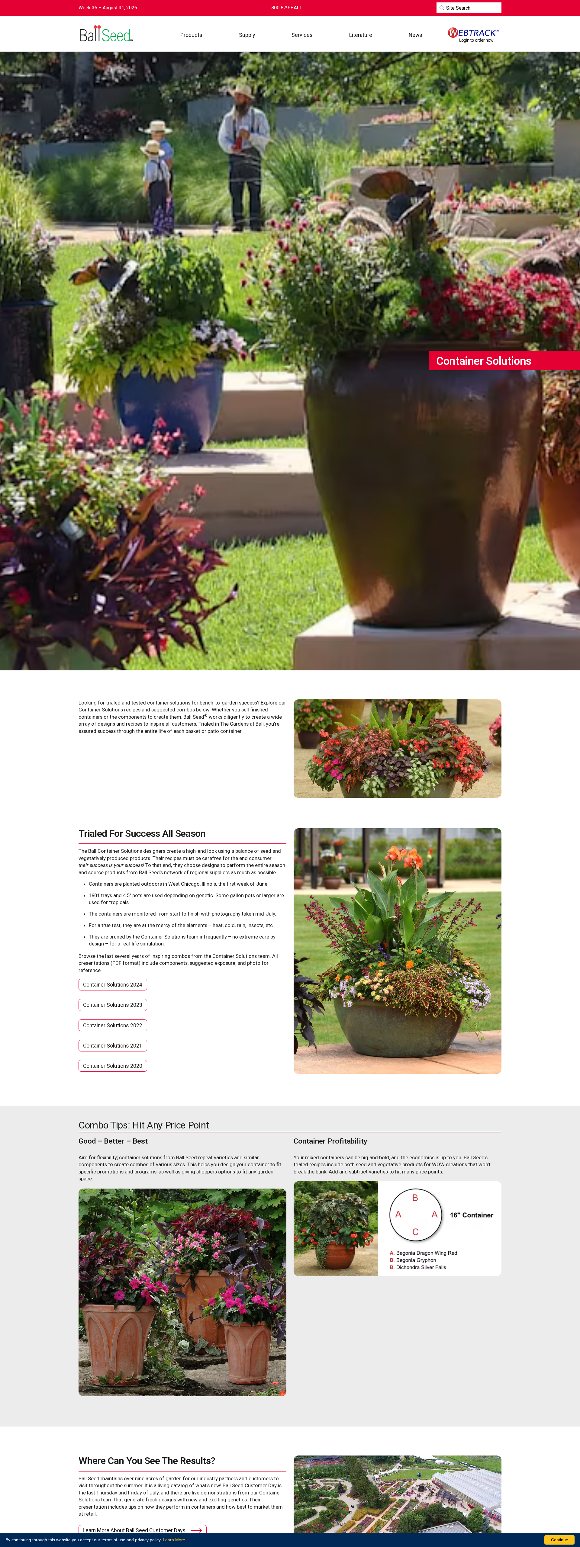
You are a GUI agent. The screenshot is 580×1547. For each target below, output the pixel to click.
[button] (191, 35)
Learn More (174, 1539)
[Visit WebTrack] (473, 35)
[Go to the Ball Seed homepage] (106, 33)
